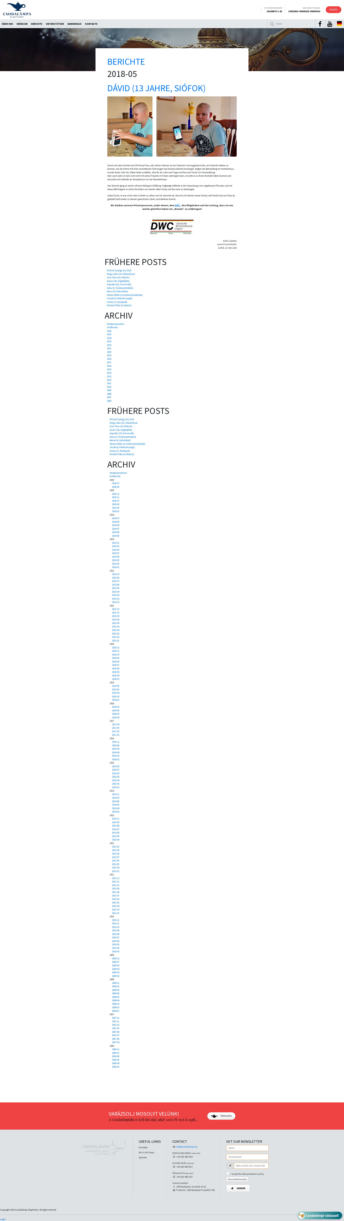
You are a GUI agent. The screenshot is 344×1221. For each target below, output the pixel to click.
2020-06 (115, 668)
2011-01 (115, 913)
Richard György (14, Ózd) (119, 270)
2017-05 (115, 727)
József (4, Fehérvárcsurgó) (119, 298)
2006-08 (115, 1056)
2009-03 (115, 972)
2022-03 (115, 595)
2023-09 (115, 549)
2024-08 (115, 525)
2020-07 (115, 664)
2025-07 (115, 500)
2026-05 (115, 486)
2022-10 (115, 574)
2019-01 (115, 699)
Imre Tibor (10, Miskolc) (118, 277)
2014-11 (115, 794)
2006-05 (115, 1059)
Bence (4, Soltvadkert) (117, 291)
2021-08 (115, 619)
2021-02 (115, 637)
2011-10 (115, 885)
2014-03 (115, 811)
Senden (240, 1188)
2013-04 (115, 839)
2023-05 (115, 560)
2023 (109, 341)
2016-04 (115, 752)
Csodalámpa (17, 9)
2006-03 (115, 1066)
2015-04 (115, 780)
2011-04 (115, 906)
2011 (109, 383)
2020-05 (115, 671)
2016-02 (115, 759)
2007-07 (115, 1035)
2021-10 (115, 612)
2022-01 (115, 602)
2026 (109, 331)
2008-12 (115, 983)
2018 (109, 358)
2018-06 (115, 710)
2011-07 (115, 895)
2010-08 (115, 934)
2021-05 (115, 626)
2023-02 (115, 563)
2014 (109, 372)
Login (3, 1219)
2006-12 (115, 1049)
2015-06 (115, 773)
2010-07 (115, 937)
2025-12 (115, 493)
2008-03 (115, 1003)
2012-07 (115, 857)
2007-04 (115, 1042)
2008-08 (115, 993)
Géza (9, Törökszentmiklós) (120, 288)
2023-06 (115, 556)
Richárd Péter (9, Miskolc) (119, 305)
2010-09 (115, 930)
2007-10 (115, 1024)
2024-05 (115, 535)
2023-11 (115, 542)
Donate (333, 9)
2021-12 (115, 609)
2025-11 (115, 497)
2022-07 (115, 581)
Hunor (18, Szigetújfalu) (118, 281)
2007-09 (115, 1028)
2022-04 (115, 591)
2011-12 (115, 878)
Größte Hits (112, 327)
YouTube (329, 24)
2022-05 (115, 588)
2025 (109, 334)
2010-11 (115, 923)
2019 (109, 355)
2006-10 (115, 1052)
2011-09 (115, 888)
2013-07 (115, 829)
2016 (109, 365)
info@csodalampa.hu (186, 1146)
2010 (109, 386)
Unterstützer (55, 23)
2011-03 (115, 909)
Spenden (143, 1157)
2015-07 (115, 769)
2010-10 (115, 927)
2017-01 (115, 734)
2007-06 (115, 1038)
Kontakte (91, 23)
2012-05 (115, 864)
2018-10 (115, 706)
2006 (109, 400)
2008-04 (115, 1000)
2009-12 (115, 958)
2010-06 (115, 941)
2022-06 (115, 584)
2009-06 (115, 965)
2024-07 (115, 528)
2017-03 (115, 731)
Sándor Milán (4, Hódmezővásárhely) (125, 295)
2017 (109, 362)
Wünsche (22, 23)
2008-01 (115, 1010)
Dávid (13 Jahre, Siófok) (156, 88)
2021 (109, 348)
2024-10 (115, 518)
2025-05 (115, 507)
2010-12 (115, 920)
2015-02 (115, 787)
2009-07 (115, 962)
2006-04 (115, 1063)
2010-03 (115, 951)
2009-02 (115, 976)
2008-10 (115, 986)
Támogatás (226, 1115)
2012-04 (115, 867)
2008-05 (115, 996)
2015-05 (115, 776)
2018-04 (115, 717)
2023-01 (115, 567)
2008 (109, 393)
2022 (109, 345)
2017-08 (115, 724)
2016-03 (115, 755)
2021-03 (115, 633)
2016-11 (115, 741)
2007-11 (115, 1021)
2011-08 (115, 892)
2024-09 (115, 521)
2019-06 (115, 685)
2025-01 (115, 511)
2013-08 (115, 825)
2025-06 (115, 504)
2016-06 (115, 745)
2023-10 (115, 546)
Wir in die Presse (146, 1152)
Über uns (7, 23)
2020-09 (115, 658)
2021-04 (115, 630)
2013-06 (115, 832)
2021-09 (115, 616)
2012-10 (115, 846)
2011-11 (115, 881)
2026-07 (115, 483)
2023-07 (115, 553)
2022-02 (115, 598)
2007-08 (115, 1031)
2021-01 (115, 640)
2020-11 (115, 651)
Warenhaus (75, 23)
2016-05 (115, 748)
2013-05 (115, 836)
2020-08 (115, 661)
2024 (109, 338)
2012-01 (115, 871)
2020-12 (115, 647)
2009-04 (115, 969)
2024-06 (115, 532)
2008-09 (115, 989)
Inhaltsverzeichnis (115, 324)
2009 (109, 390)
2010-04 (115, 948)
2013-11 (115, 818)
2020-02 (115, 678)
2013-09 (115, 822)
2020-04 (115, 675)
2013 (109, 376)
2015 (109, 369)
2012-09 (115, 850)
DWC (177, 205)
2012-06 (115, 860)
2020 (109, 351)
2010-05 (115, 944)
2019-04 (115, 692)
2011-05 (115, 902)
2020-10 (115, 654)
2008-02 (115, 1007)
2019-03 (115, 696)
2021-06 (115, 623)
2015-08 (115, 766)
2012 (109, 379)
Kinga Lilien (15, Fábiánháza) (121, 274)
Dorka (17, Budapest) (117, 302)
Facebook (320, 24)
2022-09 (115, 577)
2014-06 (115, 801)
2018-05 (115, 713)
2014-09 (115, 797)
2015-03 (115, 783)
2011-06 (115, 899)
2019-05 (115, 689)
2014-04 (115, 808)
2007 (109, 397)
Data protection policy (237, 1179)
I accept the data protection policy (247, 1173)
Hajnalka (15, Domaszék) (119, 284)
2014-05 (115, 804)
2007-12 (115, 1017)
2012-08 (115, 853)
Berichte (36, 23)
